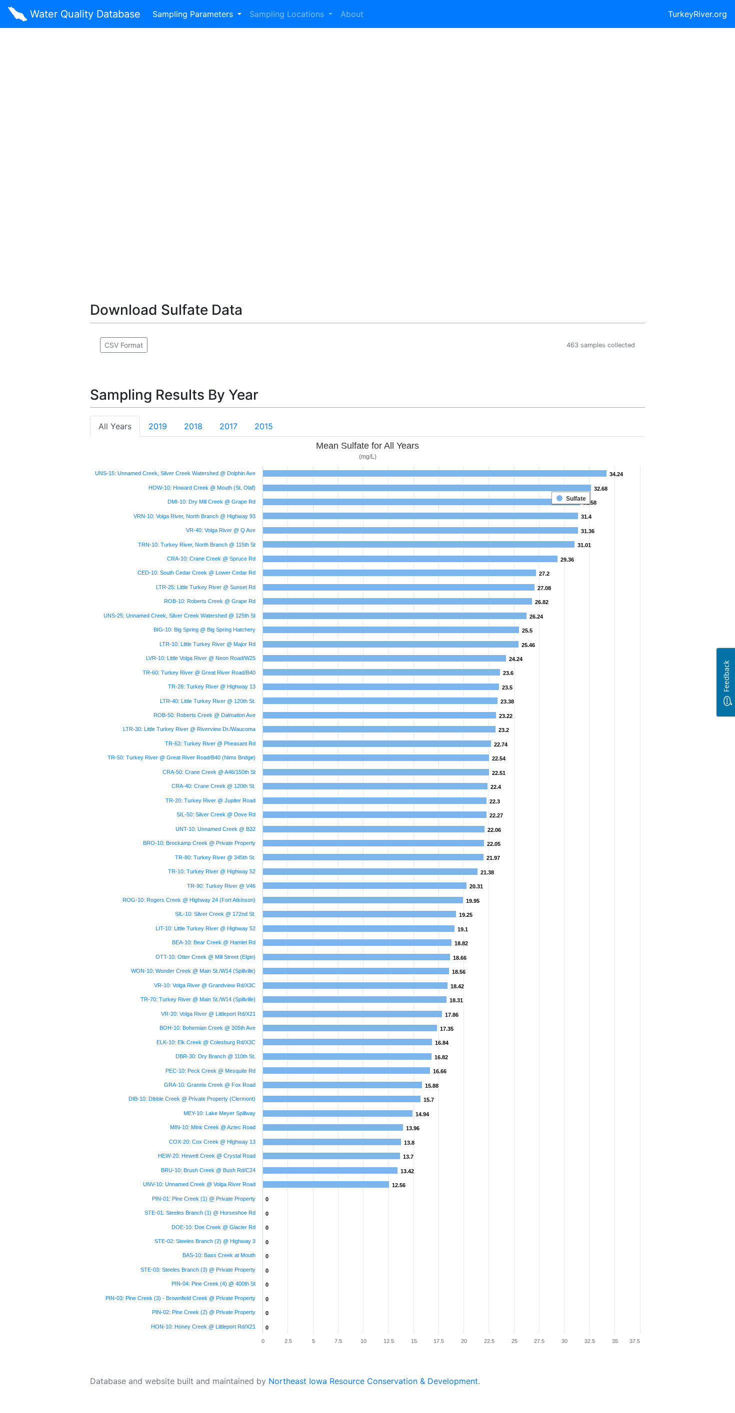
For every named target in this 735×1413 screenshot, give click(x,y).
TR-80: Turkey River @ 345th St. (215, 857)
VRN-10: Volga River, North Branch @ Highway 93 (195, 516)
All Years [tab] (115, 426)
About (352, 14)
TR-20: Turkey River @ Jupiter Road (211, 800)
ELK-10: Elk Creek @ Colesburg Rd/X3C (206, 1042)
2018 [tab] (193, 426)
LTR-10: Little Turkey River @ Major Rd (208, 644)
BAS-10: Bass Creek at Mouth (219, 1255)
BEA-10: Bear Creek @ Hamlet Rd (214, 942)
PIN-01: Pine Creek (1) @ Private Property (204, 1199)
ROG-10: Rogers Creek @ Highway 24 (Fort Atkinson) (189, 900)
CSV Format (123, 345)
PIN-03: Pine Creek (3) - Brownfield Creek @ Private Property (181, 1298)
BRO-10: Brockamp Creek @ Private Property (199, 843)
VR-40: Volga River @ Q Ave (221, 530)
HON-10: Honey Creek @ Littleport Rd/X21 (203, 1327)
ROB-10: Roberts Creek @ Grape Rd (210, 601)
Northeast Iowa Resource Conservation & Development (373, 1381)
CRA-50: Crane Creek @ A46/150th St (209, 772)
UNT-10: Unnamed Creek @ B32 (216, 829)
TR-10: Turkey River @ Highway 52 (212, 871)
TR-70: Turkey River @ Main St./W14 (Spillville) (198, 999)
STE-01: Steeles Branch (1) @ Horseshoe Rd (200, 1213)
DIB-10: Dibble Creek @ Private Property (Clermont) (192, 1099)
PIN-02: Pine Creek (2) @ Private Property (204, 1312)
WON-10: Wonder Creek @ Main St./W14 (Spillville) (193, 971)
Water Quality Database (83, 14)
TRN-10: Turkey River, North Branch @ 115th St (197, 545)
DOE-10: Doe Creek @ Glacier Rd (214, 1227)
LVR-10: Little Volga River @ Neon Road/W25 (201, 658)
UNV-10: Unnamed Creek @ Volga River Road (199, 1184)
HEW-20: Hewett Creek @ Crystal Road (207, 1156)
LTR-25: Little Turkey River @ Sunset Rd (206, 587)
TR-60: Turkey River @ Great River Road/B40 (199, 673)
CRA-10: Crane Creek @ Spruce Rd (211, 559)
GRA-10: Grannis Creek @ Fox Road (210, 1085)
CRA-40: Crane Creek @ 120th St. (214, 786)
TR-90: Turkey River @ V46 (221, 886)
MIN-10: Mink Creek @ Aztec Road (213, 1127)
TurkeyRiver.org (697, 14)
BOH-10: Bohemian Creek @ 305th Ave (208, 1028)
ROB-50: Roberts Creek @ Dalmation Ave (205, 715)
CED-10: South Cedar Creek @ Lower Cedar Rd (197, 573)
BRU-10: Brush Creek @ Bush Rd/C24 (208, 1170)
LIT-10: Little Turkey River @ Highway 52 (206, 928)
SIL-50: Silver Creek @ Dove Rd (216, 814)
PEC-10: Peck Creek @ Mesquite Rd (211, 1071)
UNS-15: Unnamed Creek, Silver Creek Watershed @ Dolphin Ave (175, 473)
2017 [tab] (229, 426)
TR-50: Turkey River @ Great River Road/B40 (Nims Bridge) (182, 757)
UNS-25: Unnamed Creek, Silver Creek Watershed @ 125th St (180, 616)
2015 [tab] (263, 426)
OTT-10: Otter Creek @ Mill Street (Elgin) (206, 957)
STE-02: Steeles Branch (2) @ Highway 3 (205, 1241)
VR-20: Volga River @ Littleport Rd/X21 (208, 1014)
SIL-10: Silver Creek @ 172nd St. (215, 914)
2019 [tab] (157, 426)
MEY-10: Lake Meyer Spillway (220, 1113)
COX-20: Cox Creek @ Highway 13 (212, 1142)
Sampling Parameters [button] (194, 14)
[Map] (367, 153)
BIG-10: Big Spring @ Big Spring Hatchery (205, 630)
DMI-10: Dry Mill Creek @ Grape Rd (212, 502)
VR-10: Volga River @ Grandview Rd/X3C (205, 985)
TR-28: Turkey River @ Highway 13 (212, 687)
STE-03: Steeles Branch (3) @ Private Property (198, 1270)
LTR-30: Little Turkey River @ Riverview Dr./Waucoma (189, 729)
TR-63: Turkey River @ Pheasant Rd (210, 743)
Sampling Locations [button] (288, 14)
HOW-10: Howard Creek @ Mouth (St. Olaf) (202, 488)
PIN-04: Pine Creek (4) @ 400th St (214, 1284)
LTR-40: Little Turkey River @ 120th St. (208, 701)
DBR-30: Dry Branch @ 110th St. (216, 1056)
